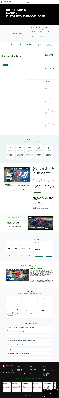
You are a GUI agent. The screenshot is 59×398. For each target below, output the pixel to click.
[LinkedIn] (21, 372)
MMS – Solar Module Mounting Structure (49, 55)
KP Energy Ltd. (45, 369)
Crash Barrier (48, 81)
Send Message (43, 256)
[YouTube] (20, 372)
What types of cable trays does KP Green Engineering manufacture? (19, 349)
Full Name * (37, 242)
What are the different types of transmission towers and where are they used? (21, 327)
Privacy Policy (34, 395)
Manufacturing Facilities (33, 369)
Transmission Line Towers (50, 107)
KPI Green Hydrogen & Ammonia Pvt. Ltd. (48, 370)
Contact (31, 374)
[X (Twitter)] (19, 372)
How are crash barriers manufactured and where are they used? (18, 353)
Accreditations (32, 370)
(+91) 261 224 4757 (19, 370)
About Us (31, 366)
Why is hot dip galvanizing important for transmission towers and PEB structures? (21, 357)
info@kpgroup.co (19, 366)
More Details (47, 62)
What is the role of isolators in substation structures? (17, 344)
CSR (30, 373)
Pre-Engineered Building (50, 94)
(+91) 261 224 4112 (19, 369)
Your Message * (37, 249)
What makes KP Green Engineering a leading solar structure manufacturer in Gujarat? (22, 340)
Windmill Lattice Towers (50, 68)
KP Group (44, 366)
